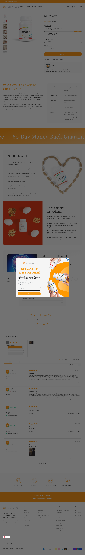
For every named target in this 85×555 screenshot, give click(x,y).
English (7, 536)
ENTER (29, 293)
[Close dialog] (67, 259)
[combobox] (6, 537)
